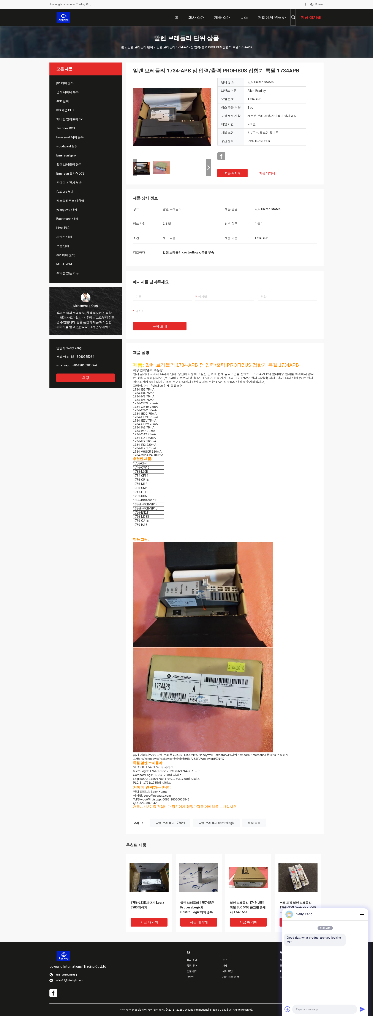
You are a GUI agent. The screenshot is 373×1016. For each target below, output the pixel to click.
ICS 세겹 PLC (65, 110)
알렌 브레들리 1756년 (170, 823)
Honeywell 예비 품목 (70, 137)
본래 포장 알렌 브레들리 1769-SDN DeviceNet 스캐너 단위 (298, 907)
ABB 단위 (62, 101)
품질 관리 (192, 971)
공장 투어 (192, 965)
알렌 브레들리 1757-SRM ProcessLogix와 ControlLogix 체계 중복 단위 (198, 907)
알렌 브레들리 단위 (140, 47)
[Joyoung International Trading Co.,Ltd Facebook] (305, 4)
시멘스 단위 (64, 237)
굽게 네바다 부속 (67, 92)
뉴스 (225, 959)
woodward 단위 (66, 146)
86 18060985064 (82, 356)
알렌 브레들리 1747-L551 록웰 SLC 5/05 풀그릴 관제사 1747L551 (248, 907)
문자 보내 (159, 326)
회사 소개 (192, 959)
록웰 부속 (254, 823)
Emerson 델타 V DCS (70, 173)
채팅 (85, 378)
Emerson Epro (66, 155)
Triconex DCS (65, 128)
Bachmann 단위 (67, 218)
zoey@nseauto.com (157, 795)
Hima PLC (63, 228)
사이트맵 (227, 971)
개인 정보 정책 (230, 976)
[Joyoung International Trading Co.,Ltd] (64, 17)
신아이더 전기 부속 (69, 182)
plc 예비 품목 (65, 83)
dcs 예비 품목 (65, 255)
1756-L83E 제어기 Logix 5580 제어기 (147, 905)
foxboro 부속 (65, 191)
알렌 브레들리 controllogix (216, 823)
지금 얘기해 (232, 173)
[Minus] (362, 914)
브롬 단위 (62, 246)
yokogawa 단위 (66, 209)
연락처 (190, 976)
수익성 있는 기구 (67, 273)
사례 (225, 965)
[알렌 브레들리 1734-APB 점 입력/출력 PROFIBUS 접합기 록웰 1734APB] (172, 117)
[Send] (362, 1009)
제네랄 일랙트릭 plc (69, 119)
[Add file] (287, 1009)
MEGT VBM (64, 264)
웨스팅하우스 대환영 (70, 200)
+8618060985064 (84, 365)
